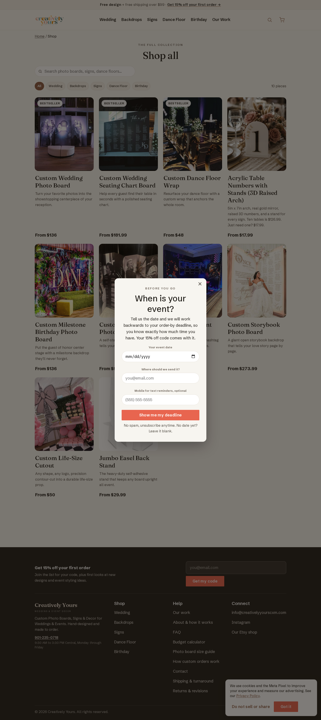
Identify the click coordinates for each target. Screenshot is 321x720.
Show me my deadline (160, 415)
